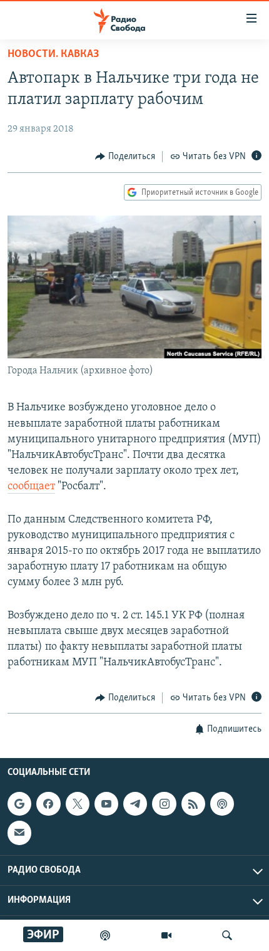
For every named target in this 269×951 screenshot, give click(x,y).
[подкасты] (105, 935)
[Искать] (227, 935)
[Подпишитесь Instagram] (164, 804)
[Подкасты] (222, 804)
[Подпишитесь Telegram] (135, 804)
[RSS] (193, 804)
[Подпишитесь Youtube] (106, 804)
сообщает (31, 486)
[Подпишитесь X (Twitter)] (77, 804)
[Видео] (166, 935)
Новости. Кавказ (53, 54)
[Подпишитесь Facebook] (48, 804)
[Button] (125, 156)
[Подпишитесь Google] (19, 804)
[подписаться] (19, 832)
